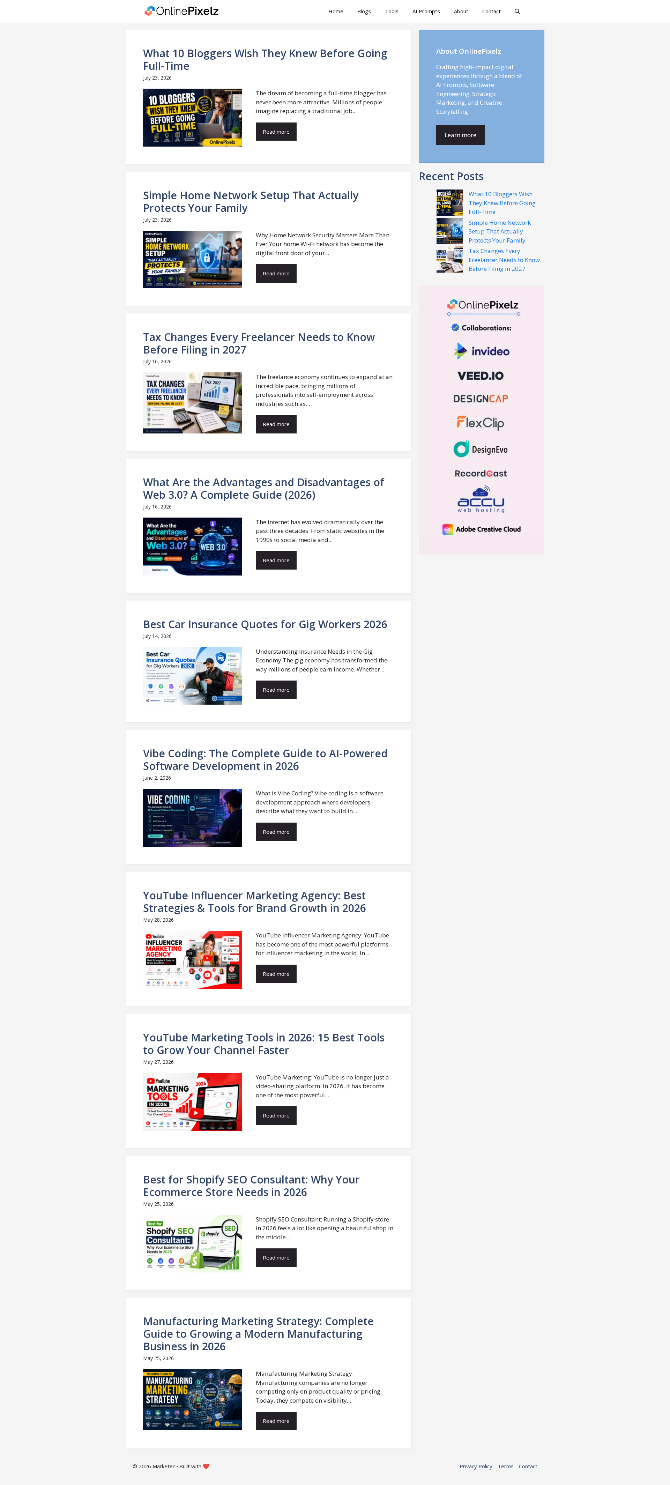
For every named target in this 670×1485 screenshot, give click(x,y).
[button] (517, 11)
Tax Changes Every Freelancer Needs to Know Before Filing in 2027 (504, 260)
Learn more (460, 135)
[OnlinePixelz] (182, 11)
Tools (392, 11)
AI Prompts (426, 11)
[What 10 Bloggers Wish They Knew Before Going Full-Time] (450, 204)
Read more (276, 131)
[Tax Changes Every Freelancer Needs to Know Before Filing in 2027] (450, 260)
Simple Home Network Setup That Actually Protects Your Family (500, 231)
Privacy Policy (476, 1466)
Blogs (364, 11)
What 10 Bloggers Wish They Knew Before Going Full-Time (502, 203)
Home (335, 11)
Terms (506, 1466)
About (461, 11)
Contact (491, 11)
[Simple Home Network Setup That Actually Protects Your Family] (450, 232)
